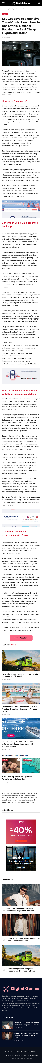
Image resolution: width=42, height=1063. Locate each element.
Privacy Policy (34, 1055)
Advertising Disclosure (20, 1055)
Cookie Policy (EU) (26, 1058)
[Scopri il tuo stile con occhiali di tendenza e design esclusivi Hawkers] (21, 925)
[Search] (39, 3)
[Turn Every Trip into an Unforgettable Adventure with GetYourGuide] (21, 763)
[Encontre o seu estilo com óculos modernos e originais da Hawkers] (21, 895)
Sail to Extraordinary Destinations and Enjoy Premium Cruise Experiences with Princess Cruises (19, 709)
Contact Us (15, 1058)
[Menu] (3, 3)
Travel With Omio (21, 638)
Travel (5, 14)
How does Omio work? (14, 101)
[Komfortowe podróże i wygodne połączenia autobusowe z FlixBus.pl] (21, 660)
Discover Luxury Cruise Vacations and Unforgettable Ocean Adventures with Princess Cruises (17, 744)
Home (3, 9)
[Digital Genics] (20, 3)
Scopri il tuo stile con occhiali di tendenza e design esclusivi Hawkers (26, 1035)
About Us (8, 1055)
